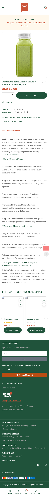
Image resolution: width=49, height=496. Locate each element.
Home (18, 19)
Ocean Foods (40, 448)
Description (11, 131)
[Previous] (3, 317)
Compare (8, 102)
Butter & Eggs (28, 448)
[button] (45, 7)
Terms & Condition (21, 437)
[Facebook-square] (38, 465)
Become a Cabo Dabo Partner (15, 440)
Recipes (11, 456)
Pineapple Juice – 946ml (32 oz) (12, 321)
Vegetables (6, 448)
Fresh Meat (16, 448)
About (4, 456)
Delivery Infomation (10, 429)
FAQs (4, 425)
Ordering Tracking (28, 425)
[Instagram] (46, 465)
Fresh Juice (28, 19)
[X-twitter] (42, 465)
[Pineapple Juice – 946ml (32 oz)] (13, 307)
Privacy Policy (7, 437)
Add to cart (32, 95)
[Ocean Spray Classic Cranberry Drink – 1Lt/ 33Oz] (36, 307)
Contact (19, 456)
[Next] (46, 317)
